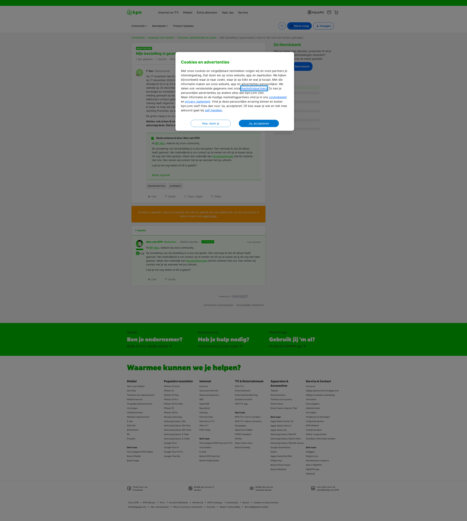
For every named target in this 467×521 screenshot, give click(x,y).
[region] (234, 91)
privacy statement (197, 101)
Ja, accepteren (259, 123)
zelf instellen (213, 110)
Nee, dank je (210, 123)
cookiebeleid (278, 97)
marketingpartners (254, 88)
